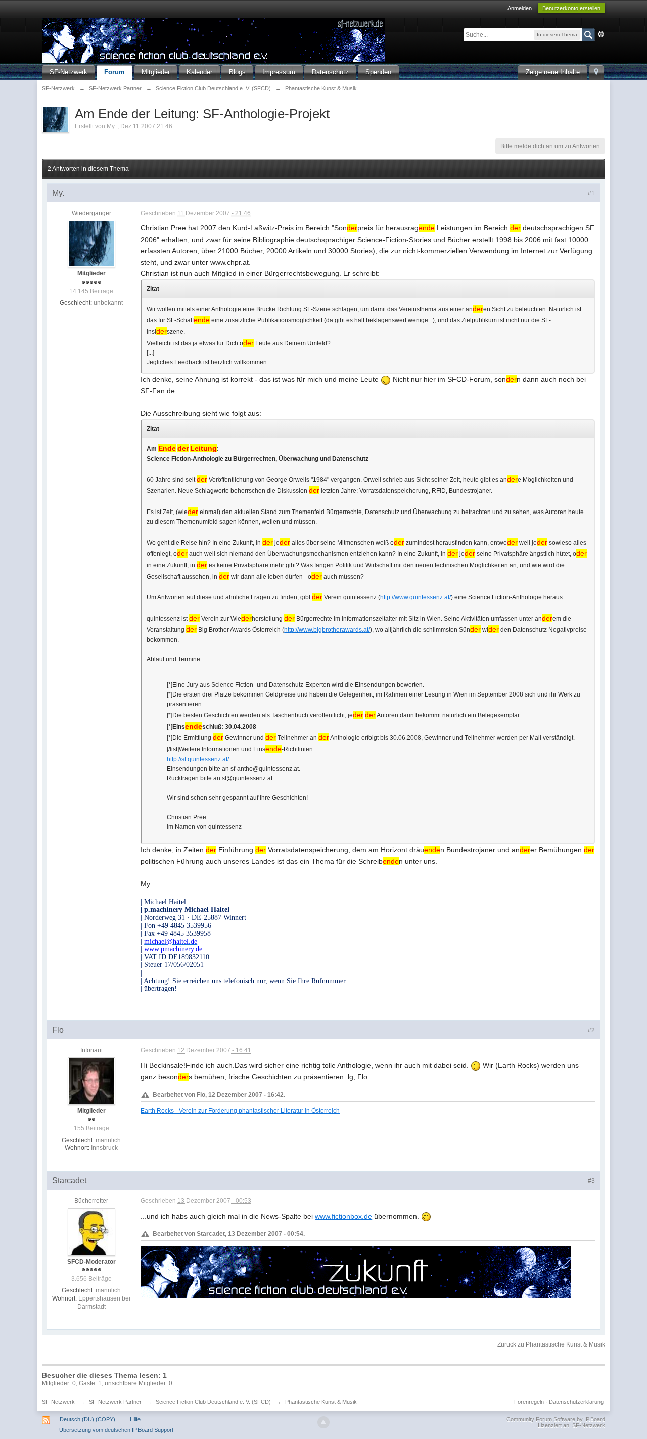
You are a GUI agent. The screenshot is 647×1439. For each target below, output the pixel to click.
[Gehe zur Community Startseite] (213, 39)
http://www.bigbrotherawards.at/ (327, 629)
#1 (591, 193)
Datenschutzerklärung (576, 1402)
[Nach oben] (323, 1422)
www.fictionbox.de (343, 1216)
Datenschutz (330, 72)
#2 (591, 1030)
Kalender (199, 72)
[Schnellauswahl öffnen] (596, 72)
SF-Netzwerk (68, 72)
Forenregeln (529, 1402)
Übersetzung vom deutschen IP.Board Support (116, 1430)
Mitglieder (156, 72)
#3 (591, 1180)
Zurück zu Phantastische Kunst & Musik (551, 1344)
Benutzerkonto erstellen (571, 8)
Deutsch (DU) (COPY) (87, 1419)
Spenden (378, 72)
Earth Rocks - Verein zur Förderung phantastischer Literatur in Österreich (240, 1110)
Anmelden (519, 8)
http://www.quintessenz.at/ (415, 597)
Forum (114, 72)
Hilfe (135, 1419)
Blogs (237, 72)
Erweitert (601, 34)
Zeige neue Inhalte (553, 72)
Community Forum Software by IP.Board (555, 1419)
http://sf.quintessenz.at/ (198, 759)
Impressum (278, 72)
